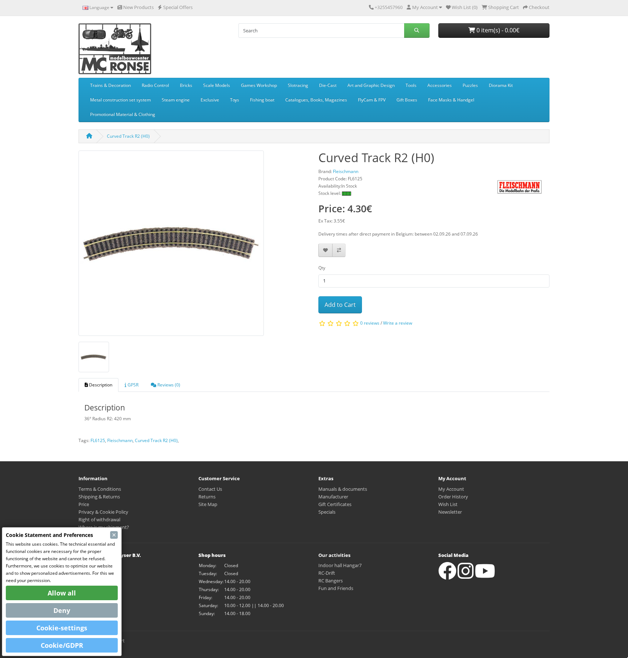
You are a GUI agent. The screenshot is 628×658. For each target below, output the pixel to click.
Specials (326, 512)
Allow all (62, 593)
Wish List (448, 504)
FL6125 (97, 440)
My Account (451, 489)
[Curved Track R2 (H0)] (171, 245)
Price (83, 504)
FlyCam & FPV (372, 100)
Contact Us (210, 489)
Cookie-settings (61, 627)
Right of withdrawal (99, 519)
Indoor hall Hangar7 (340, 565)
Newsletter (450, 512)
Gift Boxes (406, 100)
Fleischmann (120, 440)
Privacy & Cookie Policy (103, 512)
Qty (321, 268)
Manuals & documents (342, 489)
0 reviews (369, 323)
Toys (234, 100)
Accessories (439, 85)
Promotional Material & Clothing (122, 114)
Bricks (186, 85)
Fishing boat (262, 100)
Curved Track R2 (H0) (128, 136)
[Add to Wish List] (325, 250)
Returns (207, 496)
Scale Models (216, 85)
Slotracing (298, 85)
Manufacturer (333, 496)
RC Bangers (330, 580)
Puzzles (470, 85)
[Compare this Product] (339, 250)
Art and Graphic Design (371, 85)
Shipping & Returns (99, 496)
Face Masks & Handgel (451, 100)
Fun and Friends (335, 588)
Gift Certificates (334, 504)
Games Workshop (259, 85)
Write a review (397, 323)
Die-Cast (328, 85)
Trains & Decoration (110, 85)
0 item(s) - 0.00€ (497, 30)
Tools (411, 85)
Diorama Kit (501, 85)
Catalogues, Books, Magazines (316, 100)
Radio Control (155, 85)
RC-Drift (326, 573)
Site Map (207, 504)
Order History (453, 496)
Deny (61, 610)
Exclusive (210, 100)
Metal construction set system (120, 100)
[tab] (98, 385)
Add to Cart (340, 305)
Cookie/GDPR (62, 645)
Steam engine (176, 100)
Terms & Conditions (99, 489)
